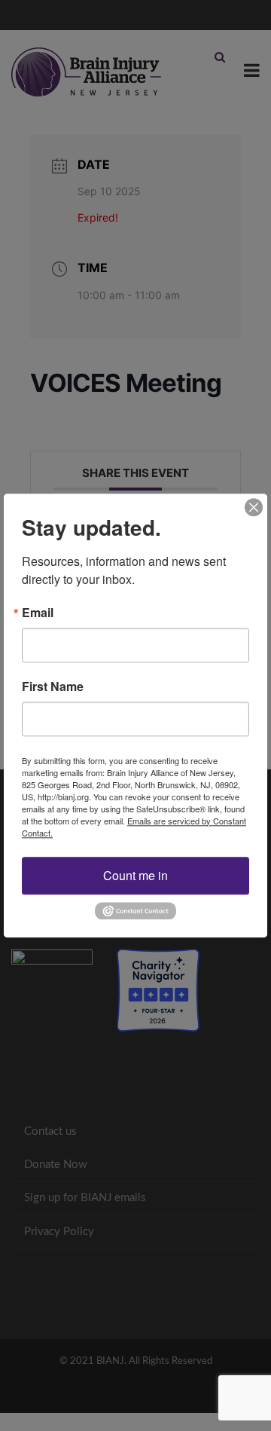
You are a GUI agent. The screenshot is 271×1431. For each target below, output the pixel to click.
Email (37, 613)
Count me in (135, 875)
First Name (53, 686)
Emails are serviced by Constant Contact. (134, 827)
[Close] (254, 507)
